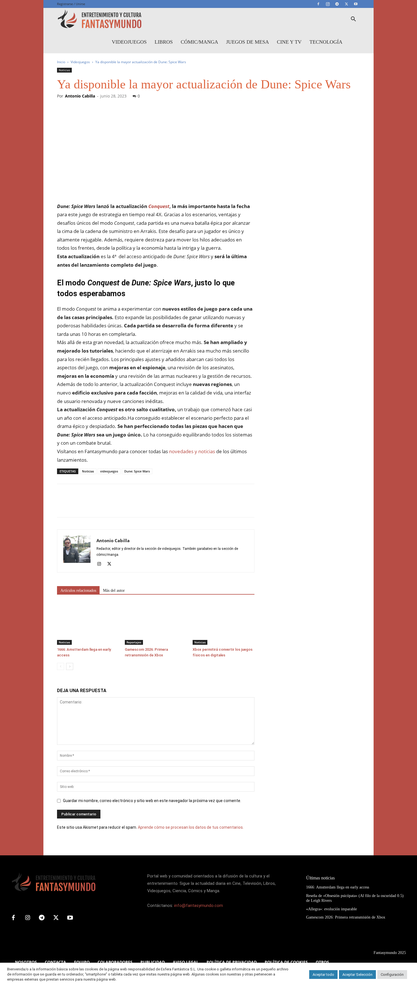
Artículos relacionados (78, 590)
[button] (353, 19)
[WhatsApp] (102, 505)
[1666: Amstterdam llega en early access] (88, 623)
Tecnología (325, 42)
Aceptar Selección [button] (357, 974)
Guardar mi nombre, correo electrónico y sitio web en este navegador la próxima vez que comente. (152, 800)
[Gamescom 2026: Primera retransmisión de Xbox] (156, 623)
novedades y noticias (191, 451)
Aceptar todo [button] (323, 974)
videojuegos (109, 471)
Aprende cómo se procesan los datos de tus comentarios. (191, 827)
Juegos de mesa (247, 42)
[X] (346, 4)
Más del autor (114, 590)
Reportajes (134, 642)
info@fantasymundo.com (198, 905)
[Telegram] (337, 4)
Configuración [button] (392, 974)
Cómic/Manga (199, 42)
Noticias (64, 70)
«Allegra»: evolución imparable (331, 909)
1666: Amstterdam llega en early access (337, 887)
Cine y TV (289, 42)
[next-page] (69, 666)
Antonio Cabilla (80, 96)
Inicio (61, 62)
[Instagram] (327, 4)
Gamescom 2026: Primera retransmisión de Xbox (345, 917)
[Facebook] (318, 4)
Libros (164, 42)
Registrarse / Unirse (71, 4)
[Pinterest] (88, 505)
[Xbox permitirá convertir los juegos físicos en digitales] (223, 623)
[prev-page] (60, 666)
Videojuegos (129, 42)
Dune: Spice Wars (137, 471)
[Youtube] (355, 4)
